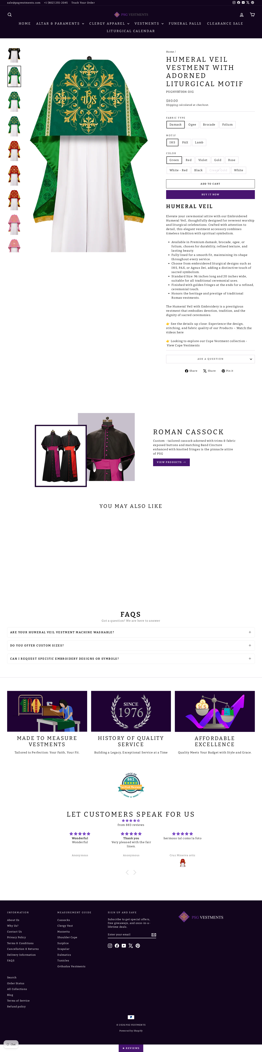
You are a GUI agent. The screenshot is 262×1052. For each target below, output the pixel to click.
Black (198, 170)
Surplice (63, 943)
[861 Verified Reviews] (131, 799)
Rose (232, 160)
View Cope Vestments (183, 345)
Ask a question (210, 359)
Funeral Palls (185, 24)
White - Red (178, 170)
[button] (128, 872)
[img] (131, 820)
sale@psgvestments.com (23, 2)
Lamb (199, 142)
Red (189, 160)
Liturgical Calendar (131, 31)
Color (171, 153)
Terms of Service (18, 1000)
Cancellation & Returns (23, 949)
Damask (175, 124)
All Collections (17, 989)
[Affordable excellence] (215, 711)
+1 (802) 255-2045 (56, 2)
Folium (227, 124)
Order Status (15, 983)
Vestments (148, 24)
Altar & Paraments (58, 24)
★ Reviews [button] (131, 1048)
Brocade (209, 124)
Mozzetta (63, 931)
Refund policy (16, 1006)
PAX (185, 142)
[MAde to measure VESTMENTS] (47, 711)
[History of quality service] (131, 711)
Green (174, 160)
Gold (217, 160)
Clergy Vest (65, 925)
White (238, 170)
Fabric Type (176, 117)
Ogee (192, 124)
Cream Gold (218, 170)
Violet (202, 160)
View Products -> (171, 462)
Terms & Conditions (20, 943)
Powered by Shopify (131, 1031)
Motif (171, 135)
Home (25, 24)
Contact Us (14, 931)
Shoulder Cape (67, 937)
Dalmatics (64, 954)
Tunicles (63, 960)
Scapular (63, 949)
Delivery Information (21, 954)
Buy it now (211, 194)
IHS (172, 142)
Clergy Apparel (108, 24)
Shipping (172, 104)
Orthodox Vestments (71, 966)
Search (12, 977)
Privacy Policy (16, 937)
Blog (10, 995)
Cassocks (63, 920)
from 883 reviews (131, 825)
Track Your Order (83, 2)
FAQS (10, 960)
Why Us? (13, 925)
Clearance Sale (225, 24)
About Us (13, 920)
